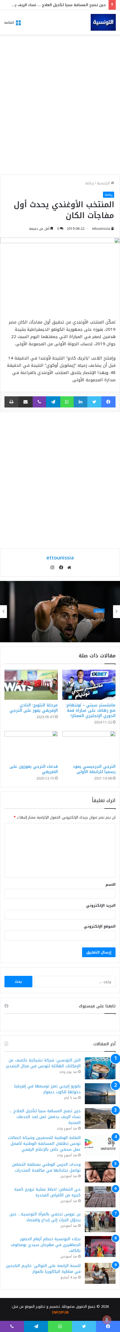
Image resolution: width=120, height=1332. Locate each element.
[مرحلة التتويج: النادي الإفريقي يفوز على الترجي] (31, 685)
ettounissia (101, 229)
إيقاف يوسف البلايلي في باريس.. (70, 625)
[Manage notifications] (106, 1319)
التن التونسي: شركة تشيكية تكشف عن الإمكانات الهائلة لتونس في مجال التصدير (43, 1063)
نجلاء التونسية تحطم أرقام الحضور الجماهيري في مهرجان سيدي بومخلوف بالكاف (46, 1244)
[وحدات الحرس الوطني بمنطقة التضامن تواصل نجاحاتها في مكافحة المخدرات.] (100, 1172)
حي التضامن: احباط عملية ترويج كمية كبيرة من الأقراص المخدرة (47, 1192)
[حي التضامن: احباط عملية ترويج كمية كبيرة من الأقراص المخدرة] (100, 1196)
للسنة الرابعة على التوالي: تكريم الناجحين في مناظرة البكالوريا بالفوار (43, 1268)
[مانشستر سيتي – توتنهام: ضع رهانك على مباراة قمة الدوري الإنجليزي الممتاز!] (89, 685)
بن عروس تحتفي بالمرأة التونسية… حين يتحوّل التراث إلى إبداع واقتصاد (45, 1217)
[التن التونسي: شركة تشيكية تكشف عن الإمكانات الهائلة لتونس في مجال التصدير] (100, 1068)
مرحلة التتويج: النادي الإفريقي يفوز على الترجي (33, 707)
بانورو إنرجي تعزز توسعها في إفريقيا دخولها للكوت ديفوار (47, 1089)
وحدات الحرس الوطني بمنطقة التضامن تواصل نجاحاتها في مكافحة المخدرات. (46, 1167)
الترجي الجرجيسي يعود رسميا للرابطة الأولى (94, 769)
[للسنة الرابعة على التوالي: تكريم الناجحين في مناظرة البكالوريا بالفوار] (100, 1273)
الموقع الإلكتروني (100, 926)
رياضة (89, 183)
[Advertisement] (60, 106)
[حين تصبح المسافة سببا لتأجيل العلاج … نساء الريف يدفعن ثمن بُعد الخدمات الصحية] (100, 1118)
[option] (60, 611)
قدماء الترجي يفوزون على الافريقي (33, 769)
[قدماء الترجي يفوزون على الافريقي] (31, 746)
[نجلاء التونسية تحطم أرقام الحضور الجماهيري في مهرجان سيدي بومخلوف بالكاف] (100, 1246)
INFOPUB (60, 1312)
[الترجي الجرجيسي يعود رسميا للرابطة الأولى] (89, 746)
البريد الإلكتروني (101, 905)
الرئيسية (104, 183)
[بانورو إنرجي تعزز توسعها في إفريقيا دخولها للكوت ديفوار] (100, 1093)
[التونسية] (103, 22)
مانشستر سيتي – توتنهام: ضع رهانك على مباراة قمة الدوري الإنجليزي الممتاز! (91, 710)
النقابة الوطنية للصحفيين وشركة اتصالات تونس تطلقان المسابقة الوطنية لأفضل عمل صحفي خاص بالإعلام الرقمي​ (44, 1143)
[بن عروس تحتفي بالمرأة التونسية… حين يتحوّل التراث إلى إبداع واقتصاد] (100, 1221)
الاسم (110, 884)
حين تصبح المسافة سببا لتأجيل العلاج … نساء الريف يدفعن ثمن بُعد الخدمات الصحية (45, 1116)
